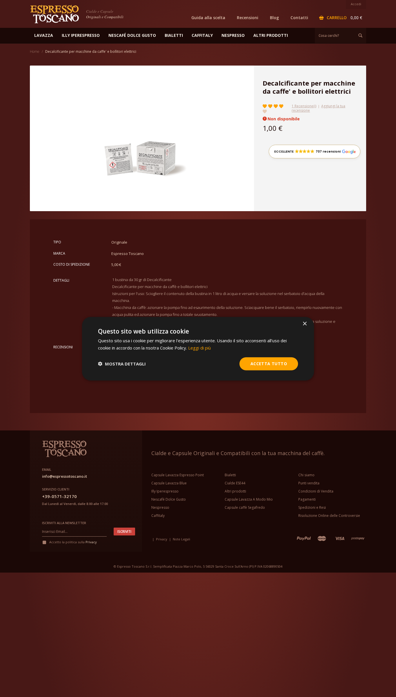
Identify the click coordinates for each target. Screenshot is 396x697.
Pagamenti (307, 499)
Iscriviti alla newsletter (64, 523)
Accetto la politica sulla (72, 542)
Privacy (91, 542)
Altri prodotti (235, 491)
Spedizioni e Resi (312, 507)
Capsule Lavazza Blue (169, 483)
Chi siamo (306, 474)
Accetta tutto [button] (268, 363)
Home (34, 51)
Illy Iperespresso (165, 491)
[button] (314, 151)
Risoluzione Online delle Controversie (329, 515)
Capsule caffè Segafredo (245, 507)
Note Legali (181, 539)
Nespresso (160, 507)
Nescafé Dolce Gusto (168, 499)
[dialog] (198, 348)
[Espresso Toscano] (57, 13)
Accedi (356, 4)
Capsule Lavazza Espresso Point (177, 474)
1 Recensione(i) (304, 106)
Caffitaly (158, 515)
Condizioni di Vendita (315, 491)
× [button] (304, 323)
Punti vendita (308, 483)
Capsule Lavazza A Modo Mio (249, 499)
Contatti (299, 17)
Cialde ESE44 (235, 483)
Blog (274, 17)
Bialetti (230, 474)
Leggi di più (199, 347)
